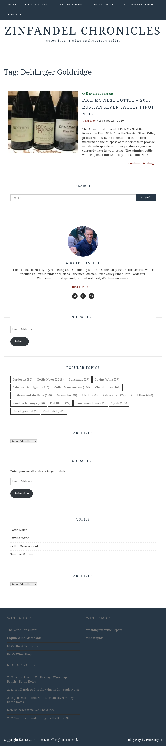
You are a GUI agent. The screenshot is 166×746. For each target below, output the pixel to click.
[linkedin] (83, 296)
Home (12, 4)
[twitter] (75, 296)
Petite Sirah (114, 395)
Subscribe (22, 493)
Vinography (94, 638)
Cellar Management (138, 4)
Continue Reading (143, 163)
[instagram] (91, 296)
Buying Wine (103, 4)
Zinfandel (54, 411)
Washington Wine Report (104, 630)
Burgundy (79, 379)
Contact (15, 14)
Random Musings (71, 4)
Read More (83, 286)
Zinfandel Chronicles (83, 30)
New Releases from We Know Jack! (31, 710)
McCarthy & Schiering (22, 646)
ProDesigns (154, 739)
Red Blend (60, 403)
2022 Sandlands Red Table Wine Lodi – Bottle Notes (43, 689)
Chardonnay (107, 387)
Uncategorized (25, 411)
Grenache (67, 395)
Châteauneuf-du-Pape (32, 395)
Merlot (90, 395)
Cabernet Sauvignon (31, 387)
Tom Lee (89, 120)
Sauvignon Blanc (91, 403)
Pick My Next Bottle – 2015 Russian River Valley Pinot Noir (118, 107)
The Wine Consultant (22, 630)
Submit (20, 341)
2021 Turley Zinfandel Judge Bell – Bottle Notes (40, 718)
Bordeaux (22, 379)
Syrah (119, 403)
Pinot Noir (142, 395)
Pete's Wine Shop (19, 654)
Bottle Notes (36, 4)
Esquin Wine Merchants (24, 638)
